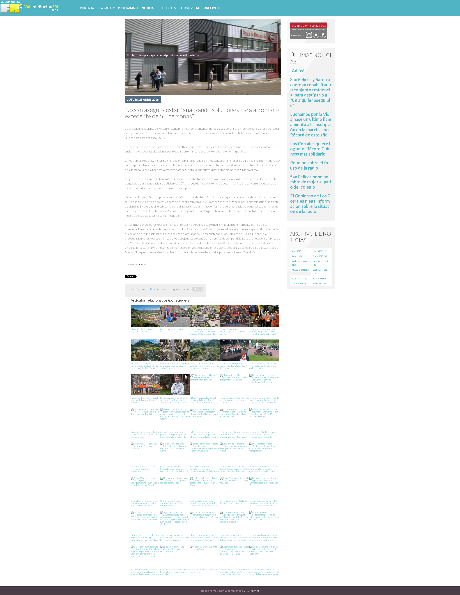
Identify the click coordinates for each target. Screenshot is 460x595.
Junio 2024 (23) (299, 283)
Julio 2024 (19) (319, 278)
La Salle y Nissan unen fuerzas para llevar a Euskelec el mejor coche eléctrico (263, 365)
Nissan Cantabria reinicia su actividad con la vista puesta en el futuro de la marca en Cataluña (264, 571)
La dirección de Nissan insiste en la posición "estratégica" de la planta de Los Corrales (234, 571)
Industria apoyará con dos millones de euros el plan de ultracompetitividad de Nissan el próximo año (204, 434)
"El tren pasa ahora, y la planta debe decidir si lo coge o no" (233, 502)
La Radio (106, 8)
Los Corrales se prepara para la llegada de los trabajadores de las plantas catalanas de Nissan (234, 468)
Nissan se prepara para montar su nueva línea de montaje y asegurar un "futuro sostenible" (174, 400)
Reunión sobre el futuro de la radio (310, 165)
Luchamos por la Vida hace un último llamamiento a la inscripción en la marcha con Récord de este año (310, 124)
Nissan (198, 289)
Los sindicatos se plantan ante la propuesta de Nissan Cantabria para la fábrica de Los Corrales (263, 503)
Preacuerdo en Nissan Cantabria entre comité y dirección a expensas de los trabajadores (264, 468)
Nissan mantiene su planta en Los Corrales (203, 570)
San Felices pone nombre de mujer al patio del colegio (310, 182)
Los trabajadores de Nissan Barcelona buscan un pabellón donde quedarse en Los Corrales (204, 503)
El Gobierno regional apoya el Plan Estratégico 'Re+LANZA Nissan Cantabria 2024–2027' (263, 331)
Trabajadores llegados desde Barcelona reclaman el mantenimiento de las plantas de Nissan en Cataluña (204, 468)
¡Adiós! (297, 70)
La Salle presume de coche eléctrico (172, 330)
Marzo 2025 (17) (320, 251)
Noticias (148, 8)
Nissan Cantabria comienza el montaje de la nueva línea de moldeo (144, 400)
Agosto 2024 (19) (299, 278)
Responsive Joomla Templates (221, 590)
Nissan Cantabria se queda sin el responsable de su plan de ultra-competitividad (145, 434)
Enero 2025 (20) (320, 256)
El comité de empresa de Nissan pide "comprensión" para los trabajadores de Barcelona (145, 503)
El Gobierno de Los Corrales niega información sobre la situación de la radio (310, 203)
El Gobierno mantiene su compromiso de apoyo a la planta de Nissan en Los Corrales (204, 537)
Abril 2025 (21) (298, 251)
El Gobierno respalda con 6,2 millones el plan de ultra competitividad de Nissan (203, 400)
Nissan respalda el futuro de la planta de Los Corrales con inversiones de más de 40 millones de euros (263, 434)
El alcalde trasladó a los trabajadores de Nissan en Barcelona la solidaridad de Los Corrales (174, 468)
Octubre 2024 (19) (300, 270)
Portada (87, 8)
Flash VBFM (190, 8)
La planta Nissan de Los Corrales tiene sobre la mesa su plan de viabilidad (175, 571)
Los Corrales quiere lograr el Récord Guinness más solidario (310, 149)
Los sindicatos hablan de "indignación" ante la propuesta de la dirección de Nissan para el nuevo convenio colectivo (234, 537)
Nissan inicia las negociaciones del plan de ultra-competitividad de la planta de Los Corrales (263, 537)
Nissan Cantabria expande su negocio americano (144, 330)
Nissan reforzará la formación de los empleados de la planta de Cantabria (234, 400)
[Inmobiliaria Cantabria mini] (308, 30)
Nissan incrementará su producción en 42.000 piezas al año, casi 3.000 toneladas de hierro (204, 331)
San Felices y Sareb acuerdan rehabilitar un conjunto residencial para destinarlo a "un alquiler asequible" (310, 92)
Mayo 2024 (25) (319, 283)
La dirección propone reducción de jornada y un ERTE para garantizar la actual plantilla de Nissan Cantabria (145, 537)
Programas (127, 8)
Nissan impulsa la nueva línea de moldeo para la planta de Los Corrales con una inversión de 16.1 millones (264, 400)
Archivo (210, 8)
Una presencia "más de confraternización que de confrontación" (171, 503)
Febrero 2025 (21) (300, 256)
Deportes (168, 8)
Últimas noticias (157, 289)
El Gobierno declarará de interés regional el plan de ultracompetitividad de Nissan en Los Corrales (234, 434)
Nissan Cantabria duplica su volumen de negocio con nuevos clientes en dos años (204, 365)
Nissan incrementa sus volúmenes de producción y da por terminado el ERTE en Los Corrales (144, 365)
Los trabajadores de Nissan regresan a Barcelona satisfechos (143, 468)
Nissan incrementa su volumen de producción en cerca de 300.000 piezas (174, 365)
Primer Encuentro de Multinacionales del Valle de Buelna (232, 331)
